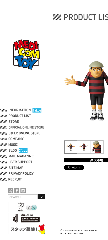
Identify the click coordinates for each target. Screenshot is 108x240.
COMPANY (16, 139)
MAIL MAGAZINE (21, 156)
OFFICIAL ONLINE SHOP (27, 127)
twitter (10, 190)
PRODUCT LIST (20, 116)
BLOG (13, 150)
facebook (16, 190)
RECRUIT (16, 179)
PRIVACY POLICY (21, 173)
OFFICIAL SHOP (20, 121)
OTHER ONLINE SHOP (25, 133)
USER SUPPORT (21, 162)
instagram (23, 190)
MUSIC (13, 144)
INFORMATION (20, 110)
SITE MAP (16, 168)
